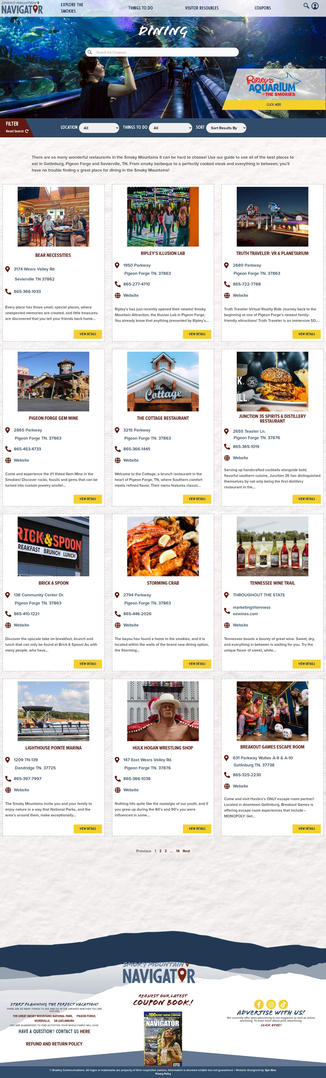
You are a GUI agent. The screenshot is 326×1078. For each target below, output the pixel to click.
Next (186, 851)
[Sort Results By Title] (226, 128)
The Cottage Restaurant (163, 418)
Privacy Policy (163, 1074)
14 (177, 851)
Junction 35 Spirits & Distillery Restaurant (272, 419)
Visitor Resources (202, 8)
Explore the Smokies (72, 8)
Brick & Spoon (53, 583)
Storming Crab (163, 583)
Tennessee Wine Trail (272, 583)
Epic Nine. (271, 1070)
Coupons (263, 8)
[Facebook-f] (259, 1004)
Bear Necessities (53, 255)
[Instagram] (271, 1004)
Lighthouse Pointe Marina (54, 747)
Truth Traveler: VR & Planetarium (272, 253)
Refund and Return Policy (54, 1043)
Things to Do (140, 8)
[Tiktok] (283, 1004)
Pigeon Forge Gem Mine (53, 418)
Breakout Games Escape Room (272, 746)
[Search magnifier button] (90, 52)
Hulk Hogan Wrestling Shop (163, 747)
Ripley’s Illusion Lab (163, 253)
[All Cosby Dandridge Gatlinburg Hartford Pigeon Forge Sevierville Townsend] (99, 128)
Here (85, 1031)
